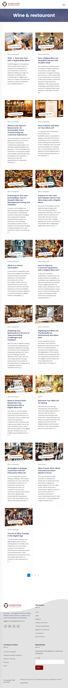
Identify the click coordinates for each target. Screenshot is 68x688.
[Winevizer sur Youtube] (14, 626)
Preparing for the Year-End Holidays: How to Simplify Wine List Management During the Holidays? (19, 200)
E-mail (37, 658)
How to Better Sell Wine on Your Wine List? (48, 126)
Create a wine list (41, 623)
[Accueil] (11, 5)
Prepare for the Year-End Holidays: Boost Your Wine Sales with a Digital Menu (49, 199)
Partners (6, 662)
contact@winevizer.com (16, 621)
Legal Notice (24, 683)
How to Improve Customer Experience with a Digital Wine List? (48, 267)
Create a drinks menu (42, 626)
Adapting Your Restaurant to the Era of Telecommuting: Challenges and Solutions (18, 335)
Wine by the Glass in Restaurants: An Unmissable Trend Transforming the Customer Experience (17, 130)
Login (37, 616)
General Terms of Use (27, 679)
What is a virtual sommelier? (15, 266)
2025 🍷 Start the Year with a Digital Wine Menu (19, 59)
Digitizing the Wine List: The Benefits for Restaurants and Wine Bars (48, 334)
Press (5, 666)
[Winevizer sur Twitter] (10, 626)
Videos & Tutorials (9, 659)
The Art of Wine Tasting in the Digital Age (18, 534)
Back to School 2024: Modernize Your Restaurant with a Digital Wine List (17, 404)
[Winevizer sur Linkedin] (18, 626)
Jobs (37, 612)
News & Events (40, 637)
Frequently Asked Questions (12, 655)
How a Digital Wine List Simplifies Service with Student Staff (48, 60)
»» (38, 575)
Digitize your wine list (42, 630)
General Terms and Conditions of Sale (48, 679)
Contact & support (9, 652)
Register (38, 619)
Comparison (39, 633)
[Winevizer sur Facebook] (5, 626)
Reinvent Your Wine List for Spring (48, 401)
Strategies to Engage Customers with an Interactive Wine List (17, 470)
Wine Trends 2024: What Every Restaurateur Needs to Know (49, 470)
